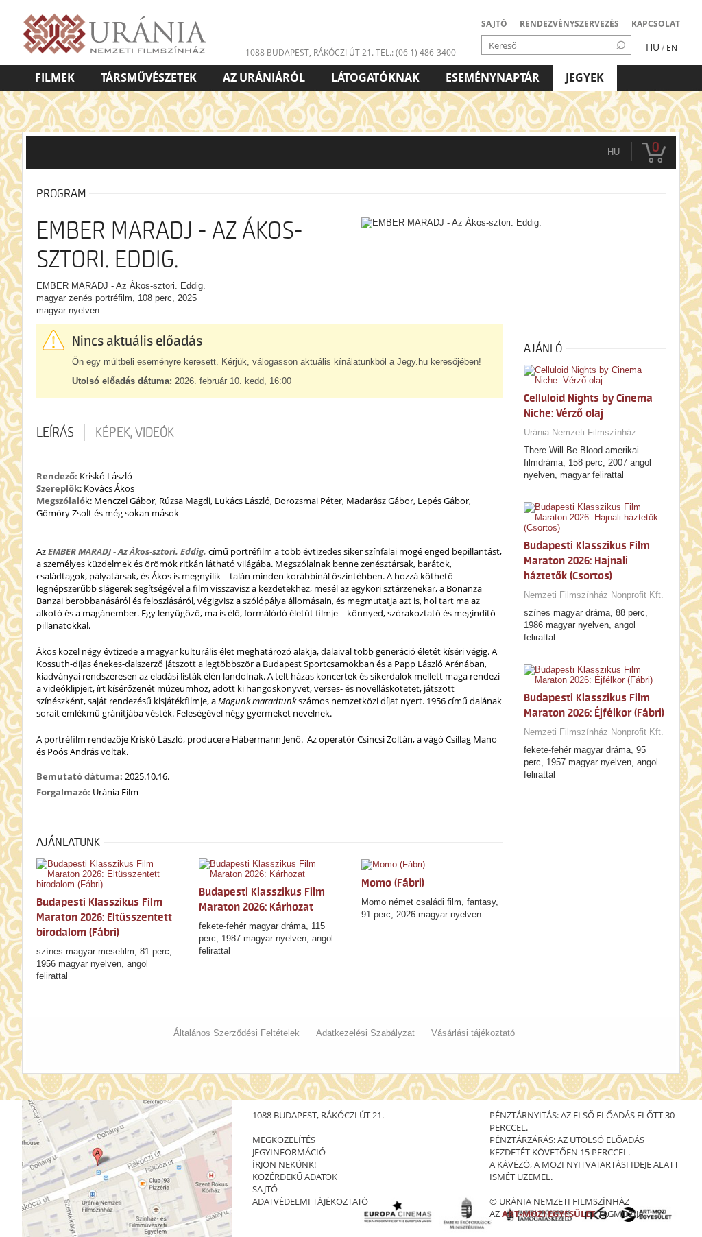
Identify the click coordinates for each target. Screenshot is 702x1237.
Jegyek (585, 77)
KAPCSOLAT (655, 23)
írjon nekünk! (284, 1164)
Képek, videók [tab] (134, 432)
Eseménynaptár (493, 77)
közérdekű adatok (294, 1176)
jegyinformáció (289, 1152)
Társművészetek (149, 77)
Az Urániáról (264, 77)
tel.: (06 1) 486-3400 (416, 52)
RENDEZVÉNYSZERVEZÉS (569, 23)
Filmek (55, 77)
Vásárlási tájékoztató (473, 1033)
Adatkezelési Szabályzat (365, 1033)
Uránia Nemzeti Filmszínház (580, 432)
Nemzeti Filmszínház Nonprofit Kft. (594, 595)
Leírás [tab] (55, 432)
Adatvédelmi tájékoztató (310, 1201)
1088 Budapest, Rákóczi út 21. (309, 52)
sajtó (265, 1189)
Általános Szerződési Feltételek (236, 1033)
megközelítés (283, 1139)
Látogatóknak (375, 77)
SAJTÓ (494, 23)
